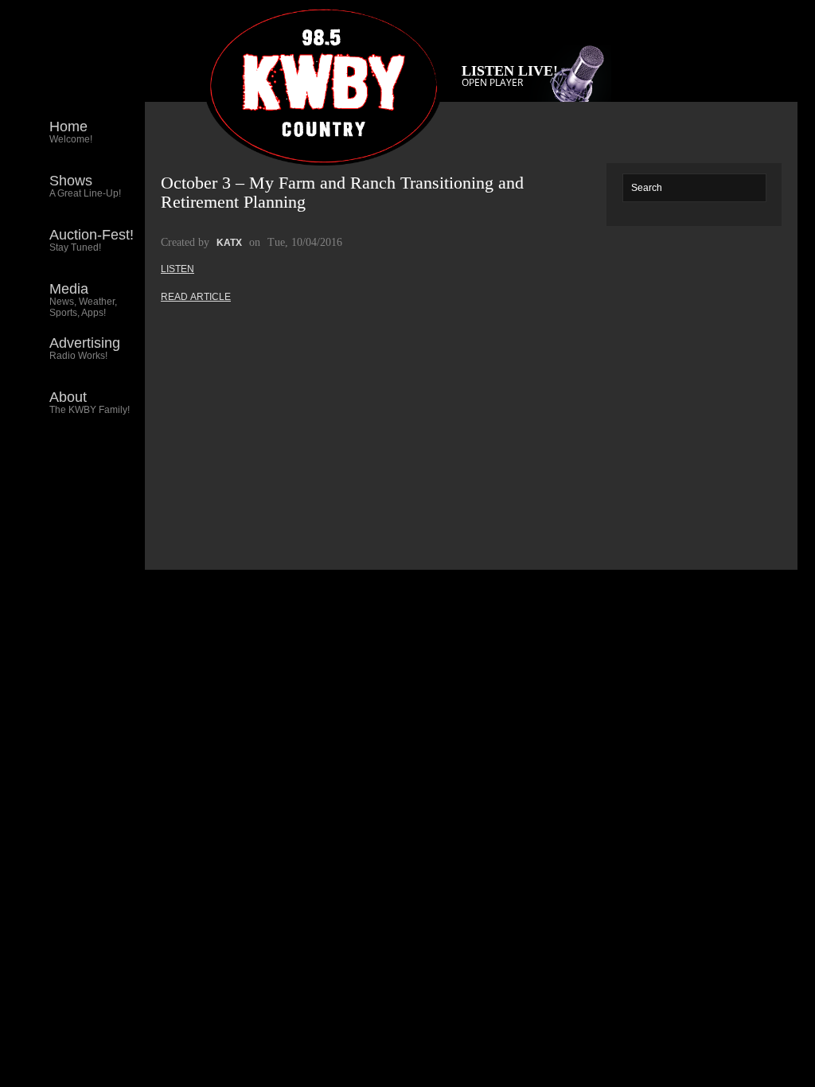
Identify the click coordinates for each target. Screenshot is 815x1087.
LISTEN (177, 269)
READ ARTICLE (196, 296)
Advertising (84, 348)
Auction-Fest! (91, 240)
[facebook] (120, 467)
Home (70, 132)
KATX (229, 242)
